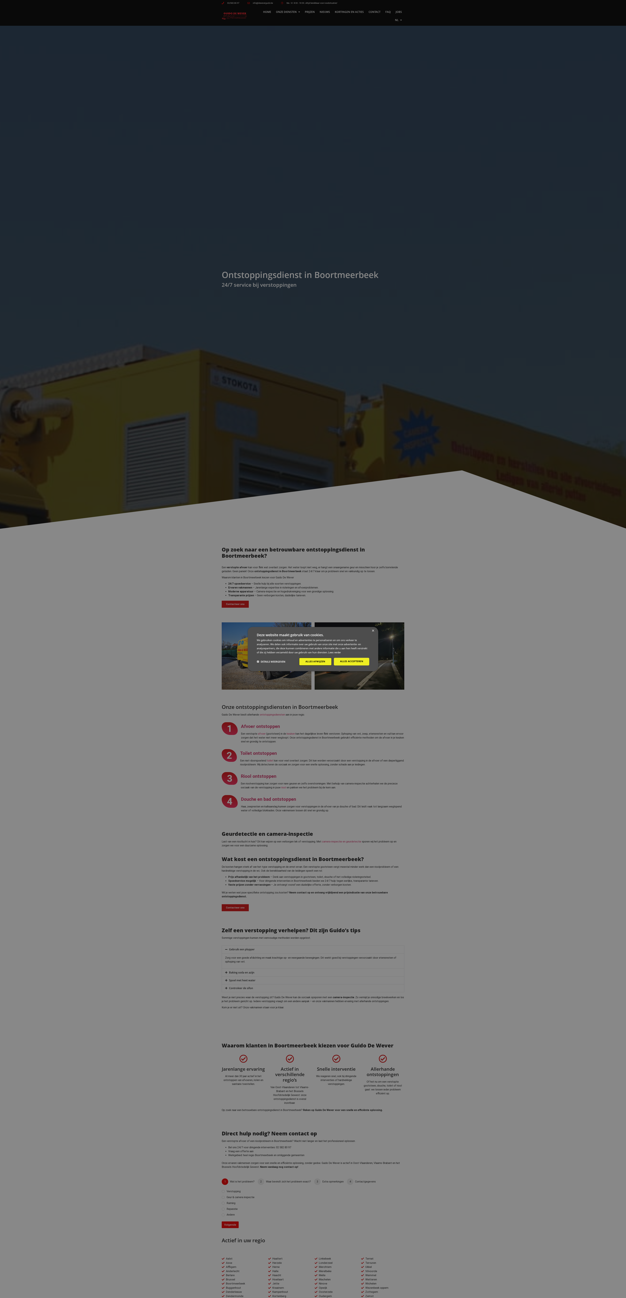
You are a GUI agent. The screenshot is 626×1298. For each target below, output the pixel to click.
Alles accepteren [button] (351, 661)
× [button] (373, 631)
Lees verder (334, 652)
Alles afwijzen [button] (315, 661)
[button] (271, 661)
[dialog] (313, 649)
